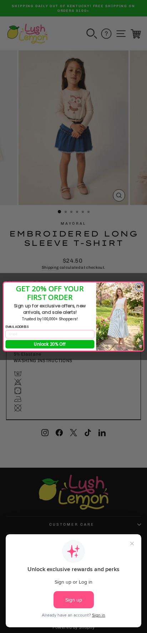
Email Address (17, 326)
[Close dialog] (138, 287)
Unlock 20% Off (50, 344)
